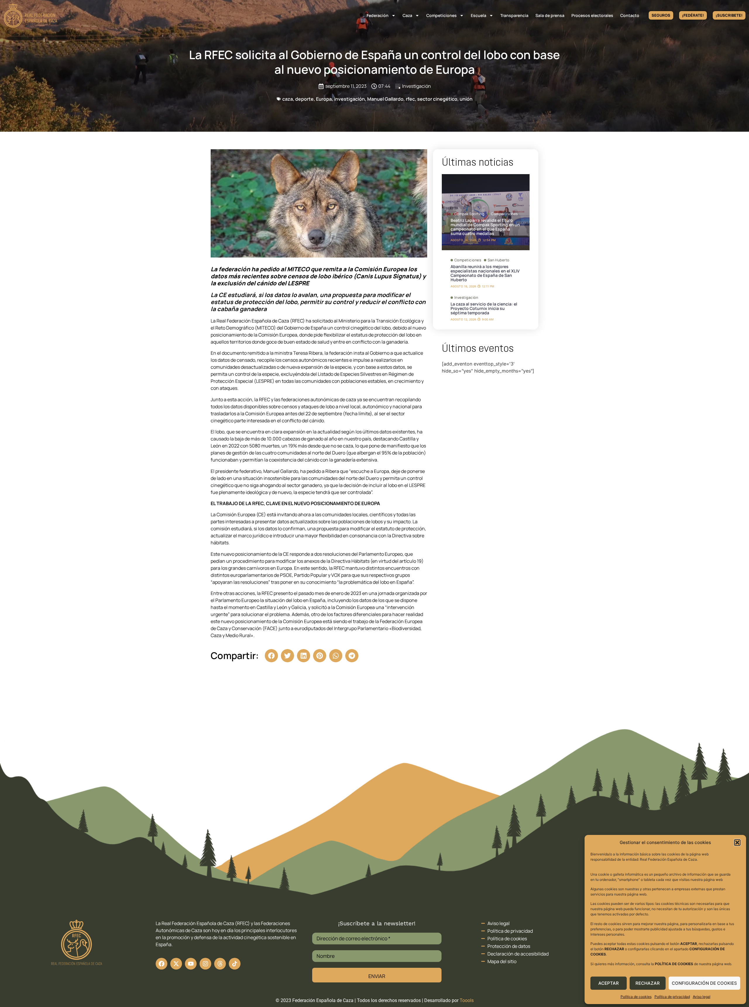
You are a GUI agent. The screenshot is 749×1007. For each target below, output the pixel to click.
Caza (407, 15)
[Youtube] (191, 964)
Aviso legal (701, 996)
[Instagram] (205, 964)
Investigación (416, 86)
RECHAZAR (647, 983)
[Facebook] (161, 964)
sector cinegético (437, 99)
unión (466, 99)
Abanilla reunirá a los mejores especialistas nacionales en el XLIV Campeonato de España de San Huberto (485, 273)
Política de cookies (636, 996)
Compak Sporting (469, 214)
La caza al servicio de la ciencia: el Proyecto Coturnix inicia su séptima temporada (484, 308)
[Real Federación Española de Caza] (30, 15)
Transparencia (514, 15)
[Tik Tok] (220, 964)
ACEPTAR (608, 983)
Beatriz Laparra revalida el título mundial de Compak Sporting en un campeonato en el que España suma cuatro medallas (485, 226)
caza (287, 99)
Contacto (629, 15)
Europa (324, 99)
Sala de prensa (549, 15)
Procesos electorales (592, 15)
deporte (304, 99)
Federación (378, 15)
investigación (349, 99)
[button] (737, 842)
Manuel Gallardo (385, 99)
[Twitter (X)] (176, 964)
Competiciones (441, 15)
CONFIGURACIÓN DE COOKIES (704, 983)
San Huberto (498, 260)
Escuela (478, 15)
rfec (410, 99)
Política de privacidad (672, 996)
